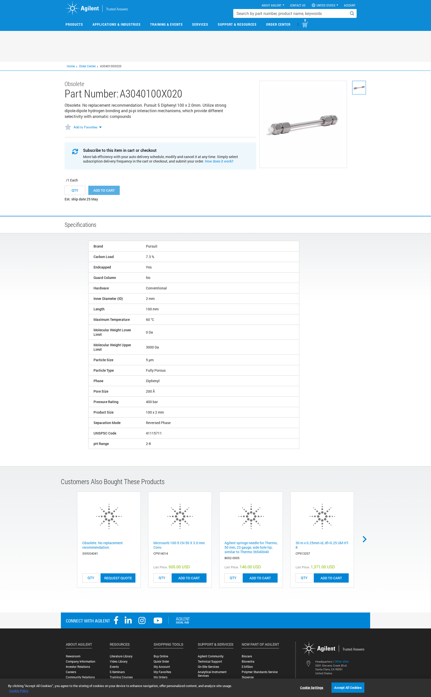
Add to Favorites (86, 127)
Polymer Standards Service (260, 672)
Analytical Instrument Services (212, 674)
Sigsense (248, 677)
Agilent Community (210, 656)
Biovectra (248, 661)
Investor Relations (78, 667)
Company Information (80, 661)
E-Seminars (117, 672)
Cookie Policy (18, 691)
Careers (71, 672)
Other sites (341, 661)
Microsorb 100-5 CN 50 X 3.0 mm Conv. (179, 545)
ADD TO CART (189, 578)
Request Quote (118, 578)
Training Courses (121, 677)
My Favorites (162, 672)
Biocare (247, 656)
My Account (162, 667)
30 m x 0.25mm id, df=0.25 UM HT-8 (322, 545)
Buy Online (161, 656)
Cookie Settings (311, 687)
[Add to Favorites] (68, 127)
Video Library (118, 661)
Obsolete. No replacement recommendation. (102, 545)
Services (200, 24)
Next (366, 539)
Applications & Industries (117, 24)
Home (71, 66)
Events (114, 667)
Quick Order (161, 661)
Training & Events (166, 24)
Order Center (278, 24)
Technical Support (210, 661)
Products (74, 24)
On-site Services (208, 667)
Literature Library (121, 656)
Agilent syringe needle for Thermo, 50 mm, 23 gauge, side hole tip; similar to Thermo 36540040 (251, 547)
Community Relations (80, 677)
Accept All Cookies (347, 687)
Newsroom (73, 656)
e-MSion (247, 667)
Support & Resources (237, 24)
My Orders (160, 677)
